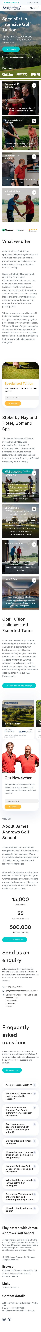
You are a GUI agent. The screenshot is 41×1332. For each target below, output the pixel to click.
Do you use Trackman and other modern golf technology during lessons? (20, 1197)
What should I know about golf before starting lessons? (19, 1096)
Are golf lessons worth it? (19, 1085)
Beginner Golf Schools (12, 1270)
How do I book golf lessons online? (20, 1209)
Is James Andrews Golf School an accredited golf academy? (19, 1169)
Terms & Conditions (10, 1287)
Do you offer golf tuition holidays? (18, 1142)
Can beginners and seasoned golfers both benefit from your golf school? (17, 1128)
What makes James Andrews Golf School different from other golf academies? (19, 1111)
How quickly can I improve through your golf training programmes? (19, 1155)
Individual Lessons (10, 1276)
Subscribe (14, 403)
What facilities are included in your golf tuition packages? (20, 1183)
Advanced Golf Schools (20, 1273)
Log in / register (33, 2)
